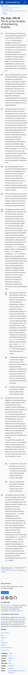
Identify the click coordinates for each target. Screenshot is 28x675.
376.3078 (21, 149)
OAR (9, 666)
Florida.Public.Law (13, 2)
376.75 (7, 414)
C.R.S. (10, 656)
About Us (3, 637)
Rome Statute (12, 671)
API (2, 640)
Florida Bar (6, 605)
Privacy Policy (5, 650)
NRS (9, 661)
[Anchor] (8, 70)
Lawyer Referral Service (15, 611)
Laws (9, 663)
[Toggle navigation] (25, 2)
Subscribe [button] (5, 592)
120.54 (19, 514)
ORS (13, 666)
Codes (10, 653)
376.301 (7, 40)
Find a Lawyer (5, 633)
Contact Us (4, 642)
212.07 (17, 254)
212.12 (13, 251)
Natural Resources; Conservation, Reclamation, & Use (11, 8)
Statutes (6, 6)
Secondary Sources (6, 647)
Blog (2, 635)
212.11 (16, 247)
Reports (3, 645)
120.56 (20, 537)
